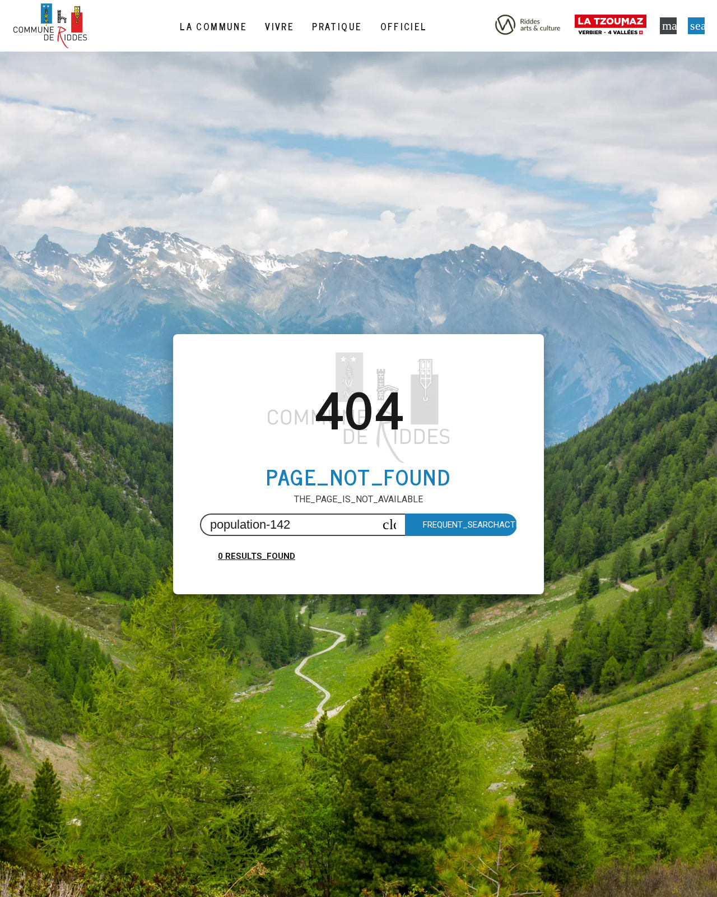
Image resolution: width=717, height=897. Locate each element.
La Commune (213, 26)
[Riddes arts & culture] (527, 26)
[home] (50, 26)
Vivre (279, 26)
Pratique (337, 26)
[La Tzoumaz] (612, 26)
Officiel (403, 26)
